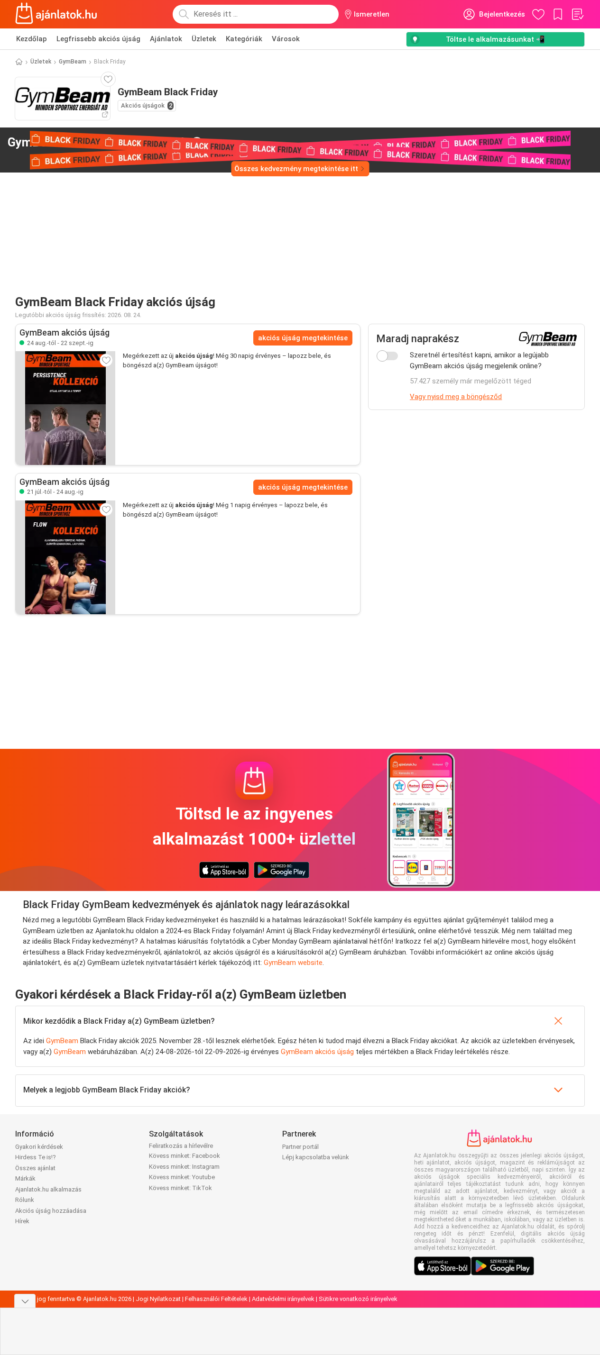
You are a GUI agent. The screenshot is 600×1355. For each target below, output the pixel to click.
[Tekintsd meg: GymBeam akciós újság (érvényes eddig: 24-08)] (65, 557)
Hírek (22, 1221)
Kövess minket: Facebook (184, 1155)
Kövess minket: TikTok (180, 1187)
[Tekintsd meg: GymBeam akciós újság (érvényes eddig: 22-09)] (65, 408)
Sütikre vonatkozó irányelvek (358, 1298)
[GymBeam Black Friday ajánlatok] (197, 142)
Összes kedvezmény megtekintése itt (296, 168)
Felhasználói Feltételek (216, 1298)
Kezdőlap (31, 39)
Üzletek (204, 39)
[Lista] (577, 14)
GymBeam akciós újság (317, 1051)
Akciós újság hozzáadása (50, 1210)
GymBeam (72, 61)
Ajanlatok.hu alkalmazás (48, 1189)
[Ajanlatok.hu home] (56, 14)
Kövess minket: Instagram (184, 1166)
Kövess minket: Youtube (182, 1177)
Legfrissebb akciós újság (98, 39)
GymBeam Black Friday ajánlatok (97, 142)
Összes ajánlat (35, 1168)
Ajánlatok (166, 39)
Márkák (25, 1178)
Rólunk (24, 1199)
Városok (286, 39)
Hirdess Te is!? (35, 1157)
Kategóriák (244, 39)
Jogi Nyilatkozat (158, 1298)
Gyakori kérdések (39, 1146)
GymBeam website (293, 962)
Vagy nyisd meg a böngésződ (456, 396)
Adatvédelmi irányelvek (283, 1298)
